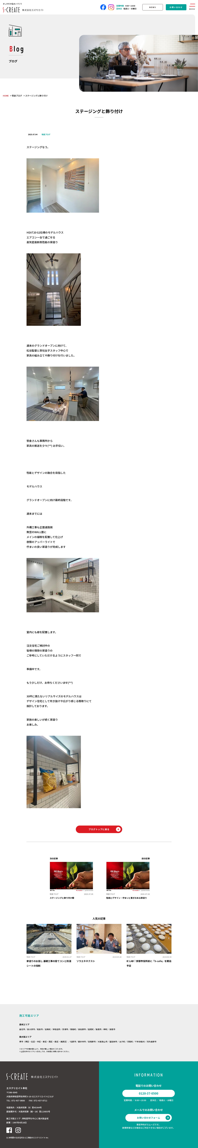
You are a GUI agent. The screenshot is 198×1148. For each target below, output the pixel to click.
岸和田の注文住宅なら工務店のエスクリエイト (27, 1137)
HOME (6, 95)
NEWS (152, 7)
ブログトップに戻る (99, 829)
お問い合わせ (176, 7)
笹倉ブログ (17, 95)
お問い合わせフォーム (148, 1117)
